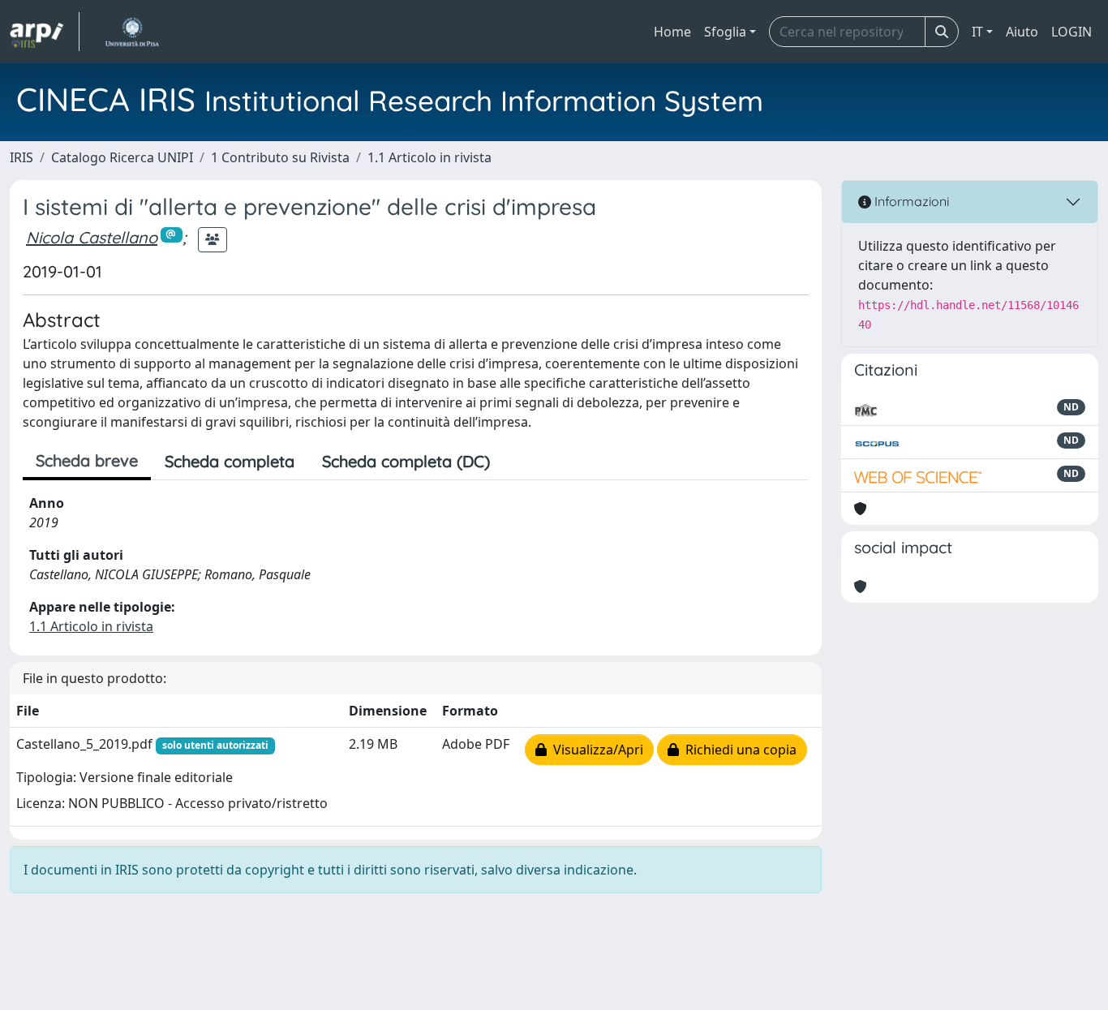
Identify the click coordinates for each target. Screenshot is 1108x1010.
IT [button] (977, 32)
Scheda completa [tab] (229, 461)
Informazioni (910, 201)
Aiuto (1022, 32)
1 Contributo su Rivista (280, 157)
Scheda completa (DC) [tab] (406, 461)
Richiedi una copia (738, 750)
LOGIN (1071, 32)
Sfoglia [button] (725, 32)
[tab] (517, 462)
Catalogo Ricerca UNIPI (122, 157)
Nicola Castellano (91, 237)
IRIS (21, 157)
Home (672, 32)
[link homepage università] (131, 31)
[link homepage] (44, 31)
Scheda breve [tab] (87, 460)
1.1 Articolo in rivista (429, 157)
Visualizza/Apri (595, 750)
